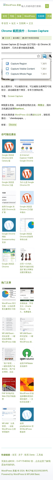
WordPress (29, 16)
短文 (13, 23)
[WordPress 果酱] (12, 5)
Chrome (12, 124)
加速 (19, 16)
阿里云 (41, 105)
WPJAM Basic (33, 474)
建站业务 (37, 114)
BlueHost (19, 108)
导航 (12, 16)
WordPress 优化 (22, 114)
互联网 (41, 16)
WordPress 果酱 (9, 470)
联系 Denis (29, 454)
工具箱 (39, 454)
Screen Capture (15, 96)
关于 (20, 454)
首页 (5, 16)
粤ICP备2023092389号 (37, 470)
